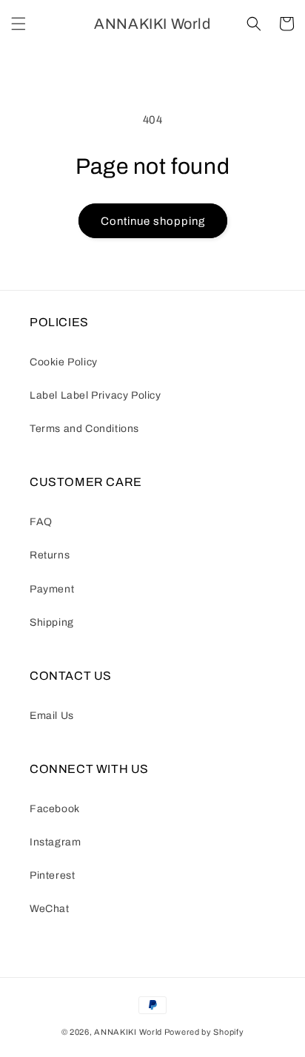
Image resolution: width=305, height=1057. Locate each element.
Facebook (55, 808)
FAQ (41, 521)
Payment (52, 589)
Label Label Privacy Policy (95, 395)
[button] (18, 23)
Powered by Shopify (204, 1031)
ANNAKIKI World (128, 1031)
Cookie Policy (64, 362)
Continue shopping (153, 221)
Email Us (52, 715)
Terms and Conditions (84, 428)
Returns (50, 555)
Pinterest (52, 875)
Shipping (52, 622)
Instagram (55, 842)
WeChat (50, 908)
